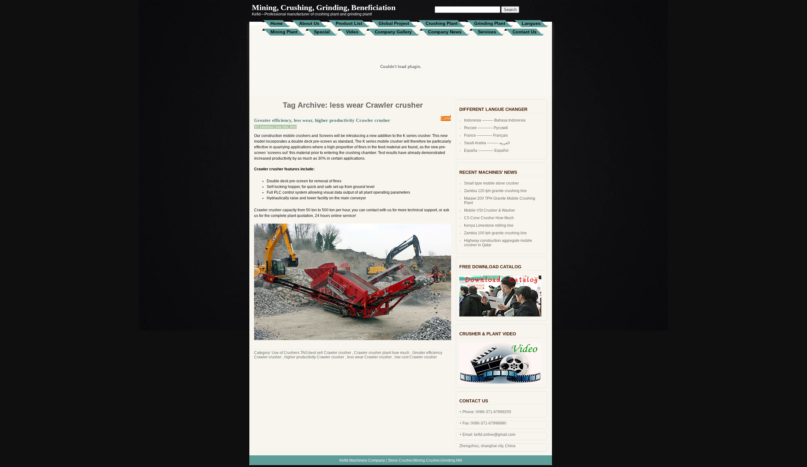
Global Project (394, 23)
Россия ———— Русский (486, 128)
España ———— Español (486, 150)
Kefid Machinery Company (362, 460)
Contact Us (525, 31)
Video (352, 31)
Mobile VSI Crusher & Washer (489, 210)
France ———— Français (486, 135)
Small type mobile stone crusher (491, 183)
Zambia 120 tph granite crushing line (495, 191)
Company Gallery (393, 31)
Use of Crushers (285, 352)
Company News (445, 31)
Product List (349, 23)
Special (322, 31)
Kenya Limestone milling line (489, 225)
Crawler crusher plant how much (381, 352)
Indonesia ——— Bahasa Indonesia (494, 120)
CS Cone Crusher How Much (489, 218)
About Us (309, 23)
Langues (531, 23)
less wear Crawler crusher (369, 357)
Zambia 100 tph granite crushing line (495, 233)
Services (487, 31)
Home (276, 23)
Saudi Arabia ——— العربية (487, 143)
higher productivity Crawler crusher (314, 357)
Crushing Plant (442, 23)
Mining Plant (284, 31)
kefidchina (266, 126)
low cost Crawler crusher (416, 357)
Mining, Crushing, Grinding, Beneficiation (324, 7)
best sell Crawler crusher (330, 352)
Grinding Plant (489, 23)
